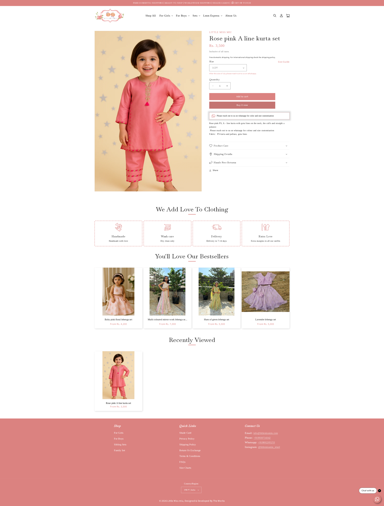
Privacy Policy (186, 438)
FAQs (182, 462)
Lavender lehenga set (265, 319)
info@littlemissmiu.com (265, 433)
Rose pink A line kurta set (118, 403)
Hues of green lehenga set (216, 319)
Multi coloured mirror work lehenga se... (167, 319)
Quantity (214, 79)
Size (211, 61)
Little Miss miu (175, 501)
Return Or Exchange (190, 450)
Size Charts (185, 468)
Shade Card (185, 433)
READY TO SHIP (174, 3)
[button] (166, 15)
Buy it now (242, 105)
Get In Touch (242, 3)
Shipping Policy (187, 444)
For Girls (118, 433)
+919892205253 (266, 442)
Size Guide (284, 61)
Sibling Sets (120, 444)
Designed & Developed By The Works (205, 501)
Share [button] (215, 170)
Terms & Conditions (189, 456)
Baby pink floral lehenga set (118, 319)
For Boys (119, 438)
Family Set (119, 450)
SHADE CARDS (221, 3)
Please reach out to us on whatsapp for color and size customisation (245, 116)
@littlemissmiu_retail (269, 447)
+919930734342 (262, 438)
